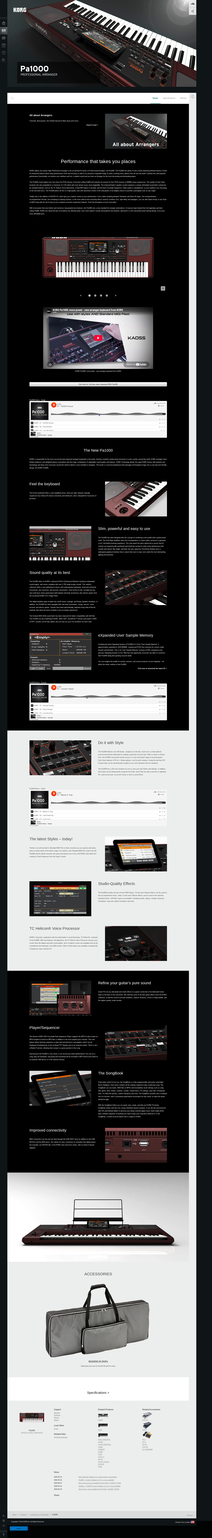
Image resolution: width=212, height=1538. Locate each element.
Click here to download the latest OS (152, 668)
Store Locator (4, 60)
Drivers (195, 135)
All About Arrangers (61, 1437)
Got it (19, 1528)
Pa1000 (55, 1515)
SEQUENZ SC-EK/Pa (98, 1361)
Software (196, 133)
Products (4, 30)
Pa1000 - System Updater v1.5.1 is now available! (96, 1480)
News (4, 1515)
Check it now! (91, 125)
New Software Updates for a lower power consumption (98, 1477)
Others (195, 138)
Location (4, 1520)
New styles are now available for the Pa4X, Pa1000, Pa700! (100, 1483)
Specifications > (98, 1392)
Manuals (196, 130)
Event (195, 149)
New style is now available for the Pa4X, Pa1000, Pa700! (99, 1489)
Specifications (169, 98)
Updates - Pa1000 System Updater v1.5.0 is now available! (99, 1486)
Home (4, 23)
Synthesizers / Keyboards (39, 1515)
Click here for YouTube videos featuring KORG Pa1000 (98, 384)
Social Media (4, 1525)
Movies (183, 98)
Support (4, 53)
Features (4, 38)
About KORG (4, 1534)
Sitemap (190, 1515)
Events (4, 45)
